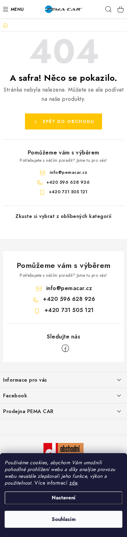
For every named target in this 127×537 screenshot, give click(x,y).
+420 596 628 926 (68, 182)
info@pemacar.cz (68, 172)
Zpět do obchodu (68, 121)
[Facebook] (65, 348)
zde (73, 482)
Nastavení (64, 497)
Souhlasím (64, 519)
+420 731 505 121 (68, 192)
